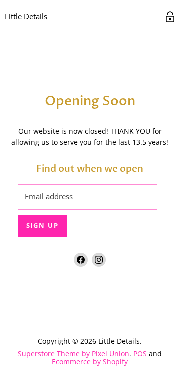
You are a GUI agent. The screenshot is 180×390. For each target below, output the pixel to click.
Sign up (42, 226)
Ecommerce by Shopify (90, 361)
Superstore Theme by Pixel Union (74, 353)
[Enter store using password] (170, 17)
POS (140, 353)
